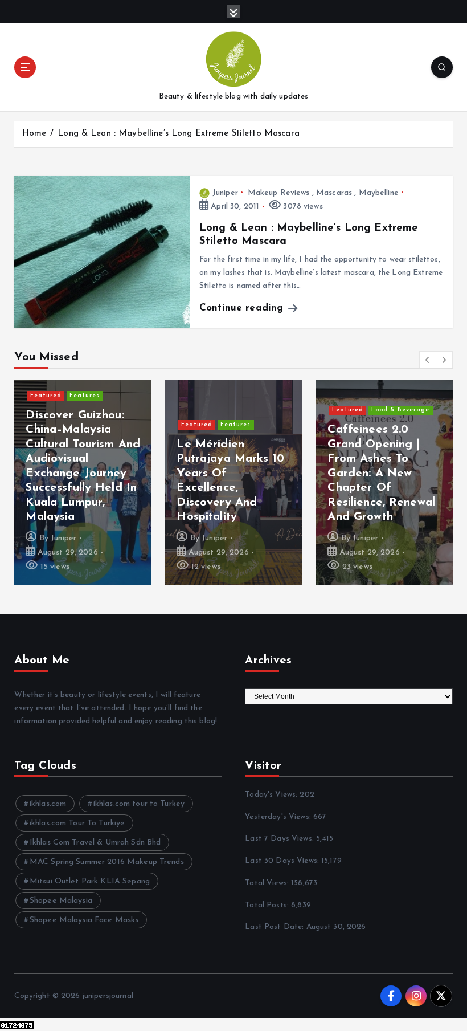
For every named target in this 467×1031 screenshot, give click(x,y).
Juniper (225, 193)
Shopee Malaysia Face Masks (84, 920)
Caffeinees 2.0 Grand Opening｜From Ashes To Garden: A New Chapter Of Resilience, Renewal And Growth (381, 473)
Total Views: (268, 883)
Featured (46, 396)
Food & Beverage (400, 410)
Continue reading (242, 308)
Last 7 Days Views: (280, 838)
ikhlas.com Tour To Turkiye (77, 823)
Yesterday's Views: (279, 817)
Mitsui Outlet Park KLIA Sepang (90, 881)
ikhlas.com (48, 804)
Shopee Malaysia (61, 900)
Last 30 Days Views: (283, 861)
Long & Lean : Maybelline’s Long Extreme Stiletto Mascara (179, 133)
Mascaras (334, 193)
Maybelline (379, 193)
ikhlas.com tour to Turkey (139, 804)
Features (84, 396)
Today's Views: (272, 794)
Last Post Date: (275, 927)
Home (34, 133)
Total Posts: (268, 905)
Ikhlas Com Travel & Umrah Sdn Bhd (95, 842)
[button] (427, 359)
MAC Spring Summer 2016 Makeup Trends (107, 862)
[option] (82, 482)
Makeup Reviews (279, 193)
